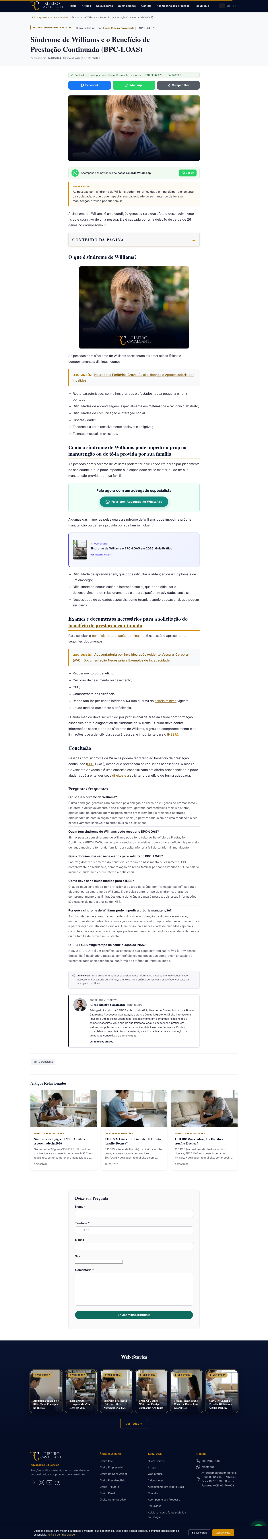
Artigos (86, 5)
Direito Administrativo (113, 1499)
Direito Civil (106, 1461)
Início (73, 5)
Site (77, 1256)
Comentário (84, 1270)
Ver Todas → (134, 1423)
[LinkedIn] (57, 1482)
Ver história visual (101, 554)
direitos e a (120, 775)
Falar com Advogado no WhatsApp (137, 501)
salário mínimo (165, 701)
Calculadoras (104, 5)
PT (222, 6)
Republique (202, 5)
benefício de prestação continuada (105, 625)
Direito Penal (107, 1493)
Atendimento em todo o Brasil (166, 1486)
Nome (80, 1206)
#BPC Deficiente (43, 1061)
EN (228, 6)
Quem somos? (127, 5)
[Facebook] (33, 1482)
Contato (146, 5)
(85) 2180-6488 (211, 1460)
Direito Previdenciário (112, 1480)
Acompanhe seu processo (173, 5)
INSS (170, 734)
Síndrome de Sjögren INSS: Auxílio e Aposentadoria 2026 (60, 1141)
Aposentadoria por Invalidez (51, 27)
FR (234, 6)
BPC (90, 764)
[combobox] (82, 1230)
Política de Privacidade (61, 1534)
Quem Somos (156, 1461)
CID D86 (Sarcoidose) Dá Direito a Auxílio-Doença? (199, 1141)
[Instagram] (41, 1482)
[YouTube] (49, 1482)
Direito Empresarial (111, 1467)
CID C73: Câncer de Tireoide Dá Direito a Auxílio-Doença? (134, 1141)
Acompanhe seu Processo (164, 1499)
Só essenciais (199, 1532)
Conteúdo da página (98, 240)
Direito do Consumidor (113, 1473)
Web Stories (155, 1473)
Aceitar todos (223, 1532)
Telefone (82, 1223)
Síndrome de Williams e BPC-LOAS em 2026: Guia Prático (131, 548)
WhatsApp (208, 1466)
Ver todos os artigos (101, 1041)
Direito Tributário (110, 1486)
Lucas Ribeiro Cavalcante (119, 28)
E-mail (79, 1240)
